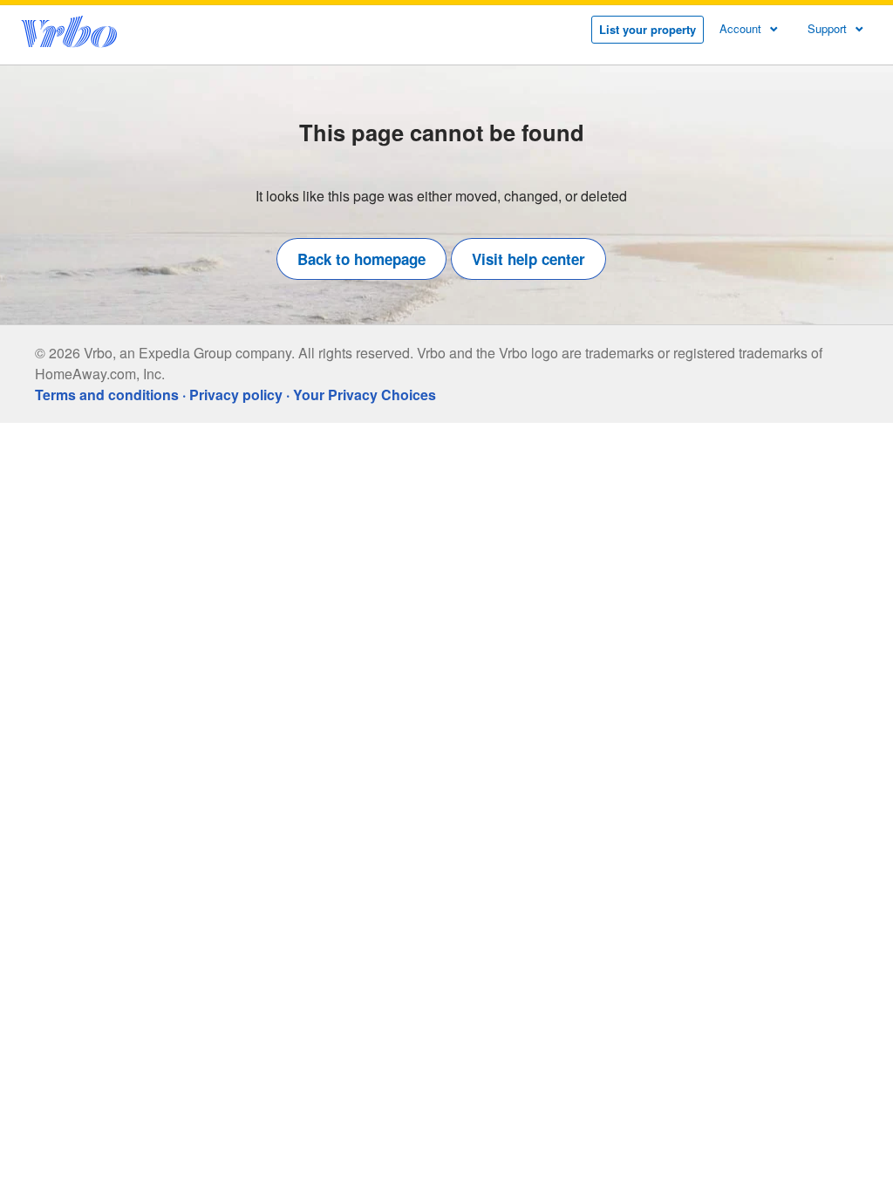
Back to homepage (361, 258)
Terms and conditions (107, 395)
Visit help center (528, 258)
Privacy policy (236, 395)
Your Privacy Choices (364, 395)
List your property (647, 29)
